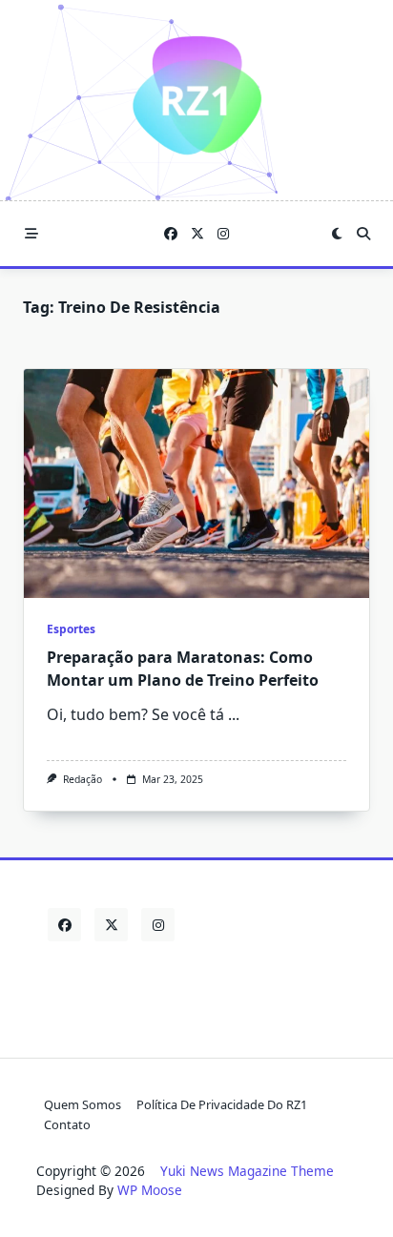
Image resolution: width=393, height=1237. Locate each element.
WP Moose (149, 1190)
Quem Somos (82, 1104)
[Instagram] (223, 234)
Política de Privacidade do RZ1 (221, 1104)
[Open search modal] (363, 233)
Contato (67, 1124)
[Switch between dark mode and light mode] (336, 233)
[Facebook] (170, 234)
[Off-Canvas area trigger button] (31, 233)
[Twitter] (197, 234)
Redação (82, 779)
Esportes (71, 629)
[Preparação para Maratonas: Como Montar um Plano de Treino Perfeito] (196, 483)
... (233, 714)
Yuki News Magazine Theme (247, 1171)
